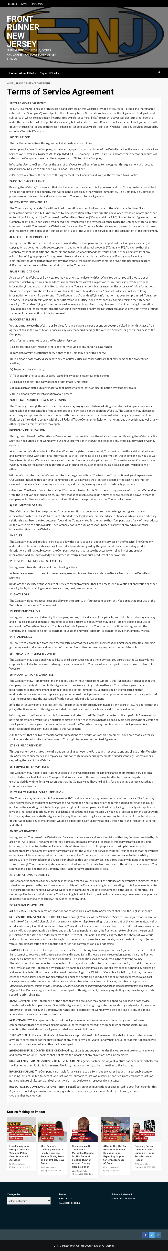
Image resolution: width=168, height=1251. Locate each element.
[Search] (159, 72)
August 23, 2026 (81, 1174)
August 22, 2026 (112, 1171)
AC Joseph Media (18, 1164)
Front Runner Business (52, 1129)
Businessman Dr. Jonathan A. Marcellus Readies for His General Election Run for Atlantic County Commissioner (83, 1156)
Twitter (24, 3)
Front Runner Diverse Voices (51, 1134)
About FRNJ (26, 73)
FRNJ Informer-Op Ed (145, 1134)
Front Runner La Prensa (20, 1134)
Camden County (143, 1131)
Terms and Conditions (123, 1198)
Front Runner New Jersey (23, 31)
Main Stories (16, 1138)
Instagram (37, 3)
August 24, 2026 (50, 1171)
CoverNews (91, 1245)
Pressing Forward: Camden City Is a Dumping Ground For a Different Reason (145, 1153)
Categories (14, 1194)
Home (13, 73)
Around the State (17, 1127)
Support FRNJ (48, 73)
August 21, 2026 (144, 1167)
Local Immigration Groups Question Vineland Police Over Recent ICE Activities (19, 1153)
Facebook (12, 3)
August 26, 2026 (18, 1167)
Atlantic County (48, 1125)
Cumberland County (19, 1131)
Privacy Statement (121, 1194)
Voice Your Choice (81, 1138)
